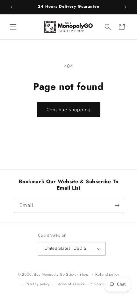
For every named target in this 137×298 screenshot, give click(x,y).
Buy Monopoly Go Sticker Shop (61, 274)
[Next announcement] (125, 7)
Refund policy (107, 274)
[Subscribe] (117, 205)
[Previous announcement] (12, 7)
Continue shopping (69, 109)
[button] (13, 27)
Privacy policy (37, 284)
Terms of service (70, 284)
